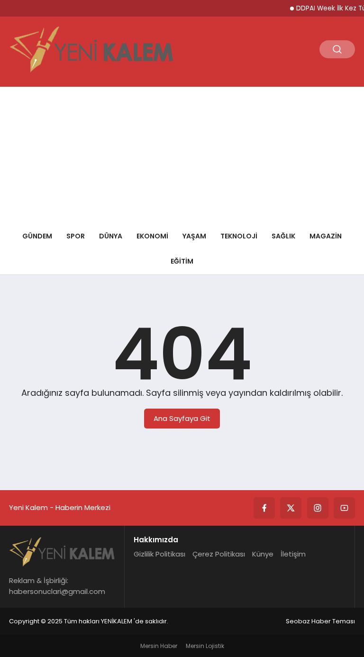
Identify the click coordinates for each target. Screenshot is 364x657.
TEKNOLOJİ (238, 236)
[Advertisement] (182, 153)
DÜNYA (110, 236)
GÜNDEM (37, 236)
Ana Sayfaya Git (182, 418)
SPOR (75, 236)
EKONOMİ (152, 236)
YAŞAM (194, 236)
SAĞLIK (283, 236)
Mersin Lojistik (205, 646)
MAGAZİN (325, 236)
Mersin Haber (158, 646)
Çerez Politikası (218, 554)
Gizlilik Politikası (159, 554)
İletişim (293, 554)
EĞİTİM (182, 261)
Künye (262, 554)
